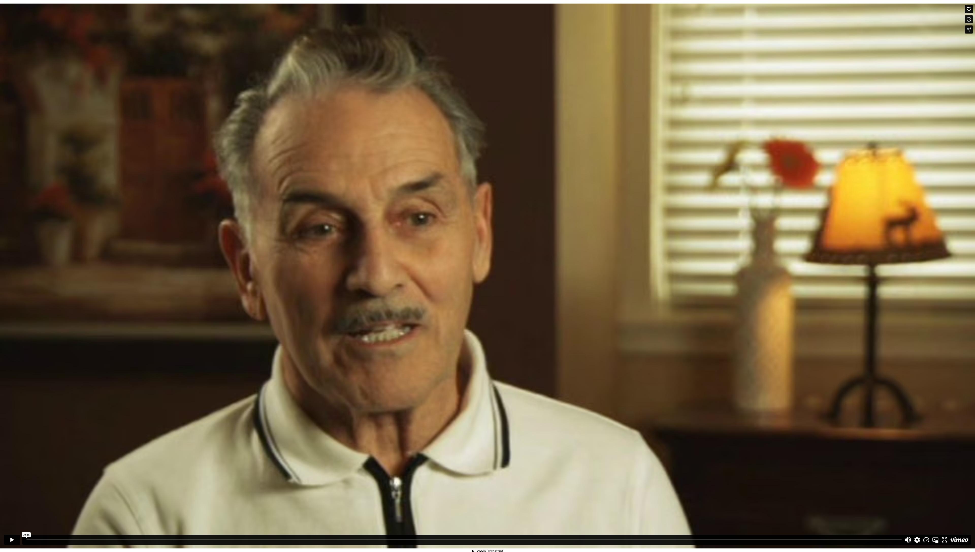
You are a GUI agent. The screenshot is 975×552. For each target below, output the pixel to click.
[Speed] (926, 540)
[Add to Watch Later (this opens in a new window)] (969, 19)
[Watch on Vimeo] (959, 540)
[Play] (12, 540)
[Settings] (917, 540)
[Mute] (908, 540)
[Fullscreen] (944, 540)
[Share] (969, 29)
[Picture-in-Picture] (935, 540)
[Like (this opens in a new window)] (969, 9)
